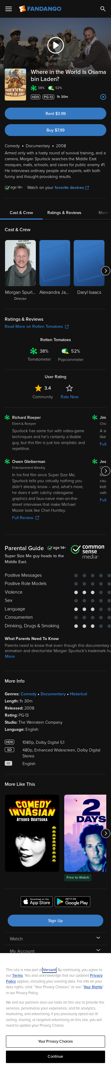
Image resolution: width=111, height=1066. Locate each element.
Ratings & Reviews (64, 212)
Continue (55, 1056)
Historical (78, 693)
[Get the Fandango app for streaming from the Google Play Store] (72, 902)
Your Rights (92, 987)
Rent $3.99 (56, 113)
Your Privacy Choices (55, 1041)
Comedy (28, 693)
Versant (49, 970)
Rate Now (69, 396)
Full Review (22, 517)
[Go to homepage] (41, 9)
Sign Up (55, 920)
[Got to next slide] (105, 271)
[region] (55, 1009)
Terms (17, 975)
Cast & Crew (21, 212)
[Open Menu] (8, 9)
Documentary (53, 693)
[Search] (103, 9)
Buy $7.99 (55, 130)
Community (43, 396)
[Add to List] (103, 97)
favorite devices (69, 187)
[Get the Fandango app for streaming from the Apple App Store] (36, 902)
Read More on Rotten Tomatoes (34, 326)
